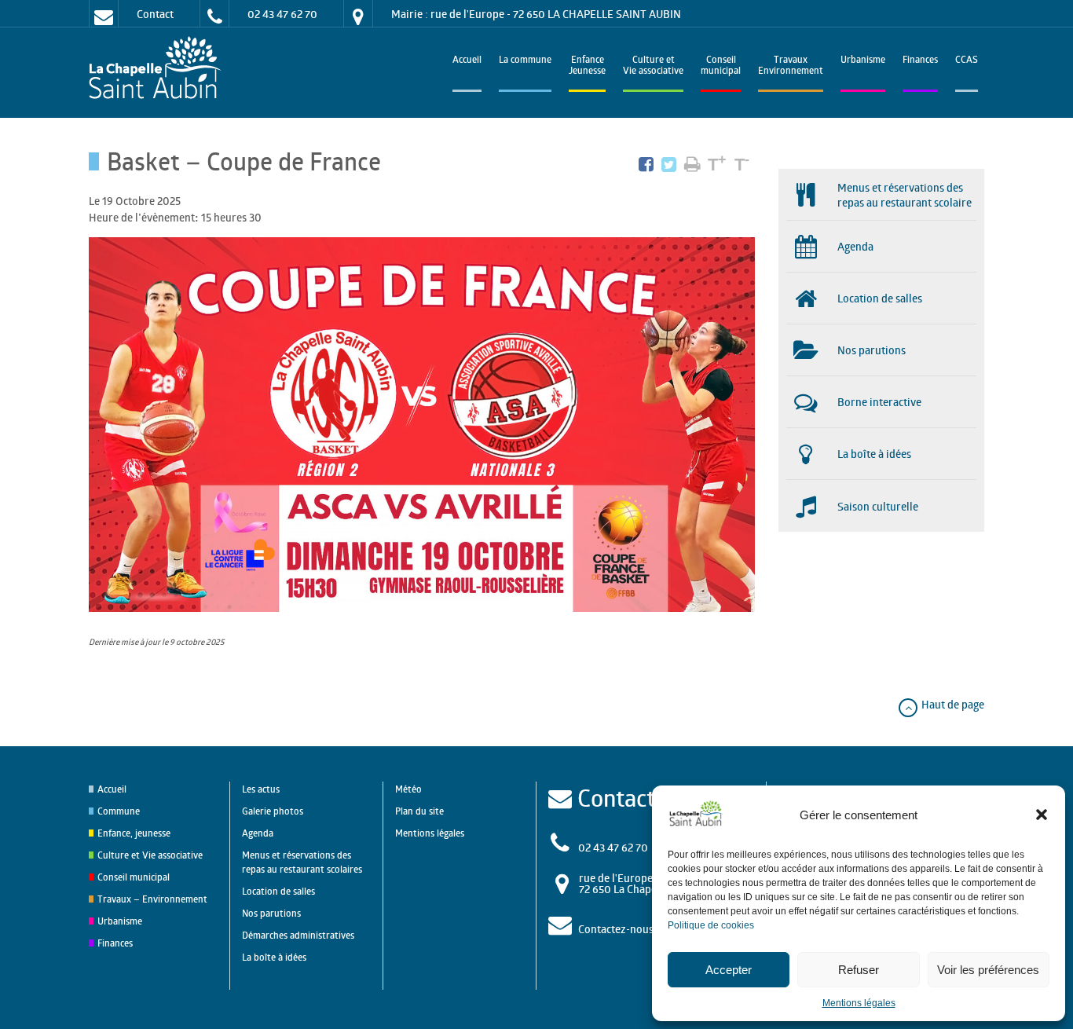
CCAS (966, 61)
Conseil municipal (133, 877)
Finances (920, 61)
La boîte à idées (274, 957)
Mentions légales (858, 1003)
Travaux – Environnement (152, 899)
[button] (1041, 814)
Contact (155, 13)
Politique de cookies (711, 925)
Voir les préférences (988, 969)
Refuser (858, 969)
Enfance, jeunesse (133, 833)
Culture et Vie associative (653, 66)
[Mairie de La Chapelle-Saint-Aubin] (159, 68)
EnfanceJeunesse (587, 66)
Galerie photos (272, 811)
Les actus (261, 789)
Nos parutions (271, 913)
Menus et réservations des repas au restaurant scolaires (302, 862)
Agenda (257, 833)
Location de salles (278, 891)
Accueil (467, 61)
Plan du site (419, 811)
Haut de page (951, 704)
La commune (525, 61)
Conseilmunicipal (721, 66)
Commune (118, 811)
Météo (408, 789)
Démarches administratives (298, 935)
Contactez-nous (616, 928)
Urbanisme (862, 61)
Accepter (728, 969)
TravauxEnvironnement (790, 66)
